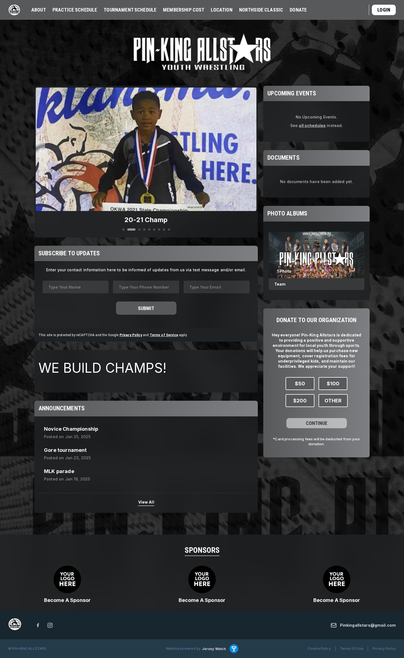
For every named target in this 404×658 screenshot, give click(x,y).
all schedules (312, 125)
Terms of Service (164, 335)
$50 (300, 383)
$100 (333, 383)
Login (383, 10)
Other (333, 400)
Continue (316, 423)
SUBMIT (146, 308)
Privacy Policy (131, 335)
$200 (300, 400)
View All (146, 502)
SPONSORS (202, 550)
